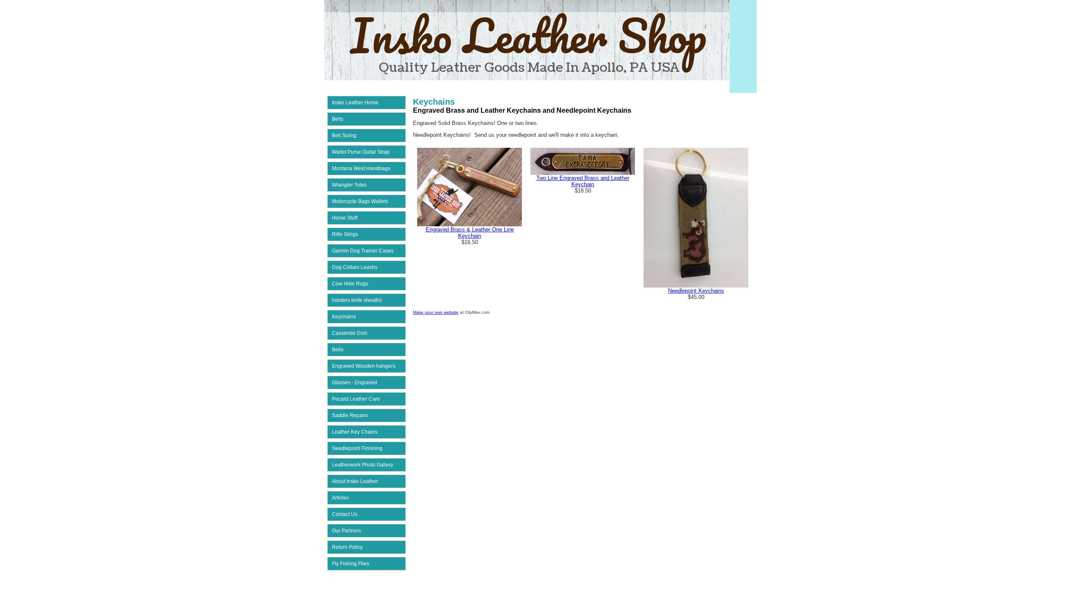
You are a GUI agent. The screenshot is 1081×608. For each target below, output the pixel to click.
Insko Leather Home (355, 103)
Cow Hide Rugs (350, 284)
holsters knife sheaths (357, 300)
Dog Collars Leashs (355, 267)
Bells (337, 350)
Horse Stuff (344, 218)
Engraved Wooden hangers (363, 366)
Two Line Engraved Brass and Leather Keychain (582, 181)
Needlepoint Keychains (696, 291)
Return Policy (347, 547)
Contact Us (344, 514)
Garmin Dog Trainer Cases (363, 251)
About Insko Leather (355, 481)
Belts (337, 119)
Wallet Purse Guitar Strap (361, 152)
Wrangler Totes (349, 185)
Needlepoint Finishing (357, 448)
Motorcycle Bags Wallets (360, 201)
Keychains (344, 317)
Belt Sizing (344, 135)
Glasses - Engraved (354, 382)
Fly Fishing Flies (350, 564)
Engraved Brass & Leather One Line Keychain (470, 232)
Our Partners (346, 531)
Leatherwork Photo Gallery (362, 465)
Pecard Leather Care (356, 399)
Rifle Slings (345, 234)
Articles (340, 498)
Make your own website (436, 312)
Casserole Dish (349, 333)
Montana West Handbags (361, 168)
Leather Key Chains (355, 432)
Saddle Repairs (350, 415)
